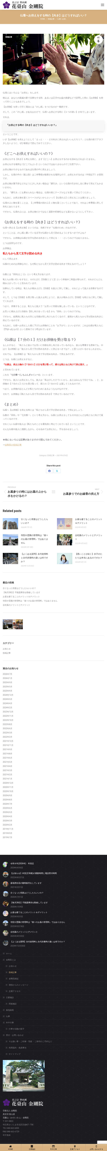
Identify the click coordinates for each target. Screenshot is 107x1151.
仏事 (8, 1016)
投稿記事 (8, 37)
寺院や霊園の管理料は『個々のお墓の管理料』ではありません (34, 539)
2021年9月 (7, 749)
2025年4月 (7, 691)
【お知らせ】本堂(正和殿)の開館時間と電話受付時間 (33, 873)
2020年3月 (7, 820)
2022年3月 (7, 733)
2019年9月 (7, 833)
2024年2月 (7, 707)
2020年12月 (8, 783)
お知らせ (7, 649)
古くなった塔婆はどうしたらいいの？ (34, 521)
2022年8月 (7, 724)
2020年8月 (7, 800)
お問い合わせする (96, 1149)
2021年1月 (7, 779)
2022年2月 (7, 737)
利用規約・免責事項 (17, 1048)
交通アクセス (14, 991)
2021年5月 (7, 762)
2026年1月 (7, 678)
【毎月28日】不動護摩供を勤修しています (21, 592)
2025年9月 (7, 682)
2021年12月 (8, 741)
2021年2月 (7, 774)
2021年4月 (7, 766)
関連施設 (13, 1004)
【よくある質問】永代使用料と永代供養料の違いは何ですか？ (34, 558)
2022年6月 (7, 728)
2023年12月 (8, 712)
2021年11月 (8, 745)
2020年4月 (7, 816)
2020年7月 (7, 804)
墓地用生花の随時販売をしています (26, 883)
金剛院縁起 (14, 978)
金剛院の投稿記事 (13, 445)
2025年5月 (7, 686)
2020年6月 (7, 808)
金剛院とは (11, 960)
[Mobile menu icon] (102, 5)
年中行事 (10, 1022)
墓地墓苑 (10, 1010)
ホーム (9, 953)
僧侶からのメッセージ (18, 985)
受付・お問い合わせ (15, 1035)
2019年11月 (8, 829)
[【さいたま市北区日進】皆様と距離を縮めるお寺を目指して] (18, 624)
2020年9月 (7, 795)
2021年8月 (7, 753)
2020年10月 (8, 791)
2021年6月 (7, 758)
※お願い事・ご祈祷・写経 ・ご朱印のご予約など (30, 1041)
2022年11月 (8, 716)
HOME (10, 1149)
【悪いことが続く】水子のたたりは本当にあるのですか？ (88, 556)
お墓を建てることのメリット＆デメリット (88, 521)
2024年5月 (7, 699)
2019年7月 (7, 837)
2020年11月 (8, 787)
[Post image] (10, 523)
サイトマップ (14, 1054)
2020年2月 (7, 825)
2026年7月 (7, 674)
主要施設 (10, 997)
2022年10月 (8, 720)
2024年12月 (8, 695)
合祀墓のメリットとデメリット (88, 537)
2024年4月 (7, 703)
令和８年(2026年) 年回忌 (22, 863)
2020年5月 (7, 812)
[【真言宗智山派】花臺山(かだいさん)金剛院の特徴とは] (8, 624)
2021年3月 (7, 770)
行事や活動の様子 (16, 1029)
